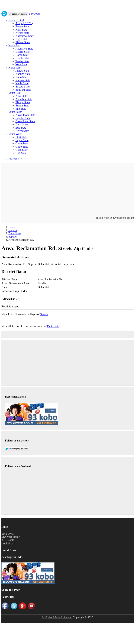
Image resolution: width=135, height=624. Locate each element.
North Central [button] (16, 20)
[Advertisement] (67, 191)
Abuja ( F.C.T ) (24, 23)
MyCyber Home (10, 536)
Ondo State (21, 146)
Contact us (7, 543)
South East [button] (14, 92)
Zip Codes (34, 13)
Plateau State (22, 42)
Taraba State (22, 61)
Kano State (21, 77)
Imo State (20, 108)
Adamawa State (24, 48)
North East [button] (14, 45)
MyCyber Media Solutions (56, 617)
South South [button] (15, 111)
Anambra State (23, 99)
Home (11, 227)
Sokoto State (22, 86)
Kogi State (21, 29)
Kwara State (22, 32)
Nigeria (12, 230)
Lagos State (21, 140)
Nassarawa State (24, 35)
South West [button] (14, 133)
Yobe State (21, 64)
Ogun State (21, 143)
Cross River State (25, 121)
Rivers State (22, 130)
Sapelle (12, 236)
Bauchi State (22, 51)
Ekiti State (21, 137)
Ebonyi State (22, 102)
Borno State (22, 54)
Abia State (21, 96)
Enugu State (22, 105)
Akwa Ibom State (25, 114)
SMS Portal (7, 533)
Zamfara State (23, 89)
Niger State (21, 39)
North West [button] (14, 67)
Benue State (22, 26)
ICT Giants (7, 539)
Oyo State (21, 152)
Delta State (21, 124)
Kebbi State (21, 83)
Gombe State (22, 58)
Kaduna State (22, 73)
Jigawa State (22, 70)
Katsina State (22, 80)
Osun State (21, 149)
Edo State (20, 127)
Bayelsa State (22, 118)
